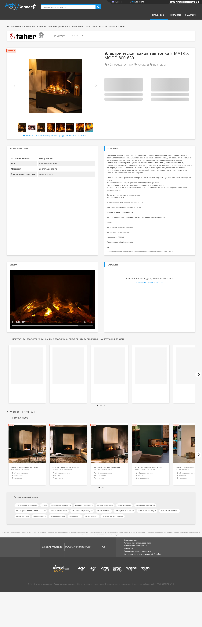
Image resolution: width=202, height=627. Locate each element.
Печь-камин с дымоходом (82, 511)
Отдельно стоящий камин (112, 516)
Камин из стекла (103, 511)
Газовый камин (39, 516)
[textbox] (68, 6)
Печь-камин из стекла (170, 511)
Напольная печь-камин (145, 505)
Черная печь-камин (105, 505)
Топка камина (75, 516)
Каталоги (175, 15)
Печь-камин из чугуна (147, 511)
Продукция (158, 15)
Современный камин (84, 505)
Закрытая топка (91, 516)
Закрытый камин (124, 505)
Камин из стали (22, 516)
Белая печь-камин (57, 516)
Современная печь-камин (26, 505)
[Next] (96, 86)
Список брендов (130, 540)
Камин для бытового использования (31, 511)
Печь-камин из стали (58, 511)
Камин (44, 505)
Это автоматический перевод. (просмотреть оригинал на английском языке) (140, 251)
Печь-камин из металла (61, 505)
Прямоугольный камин (124, 511)
